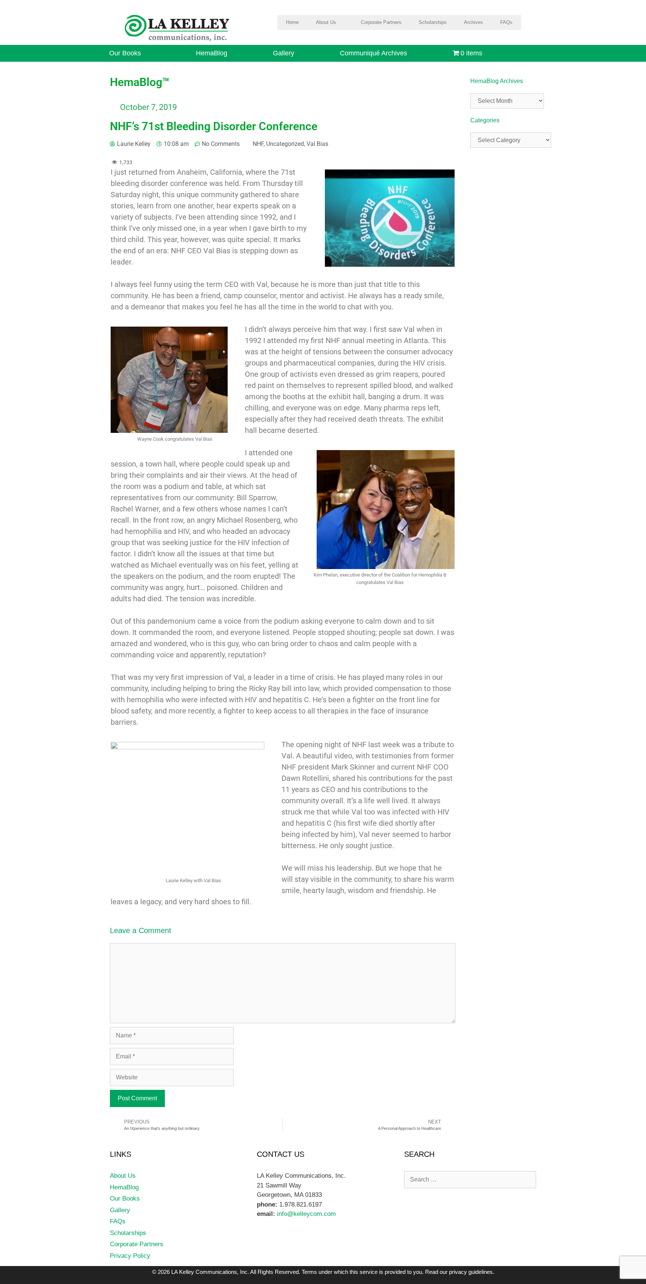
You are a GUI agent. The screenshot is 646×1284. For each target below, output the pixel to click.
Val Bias (317, 143)
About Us (326, 22)
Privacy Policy (130, 1255)
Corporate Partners (381, 22)
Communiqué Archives (373, 53)
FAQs (506, 22)
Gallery (283, 53)
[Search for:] (470, 1179)
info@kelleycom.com (305, 1213)
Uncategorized (285, 143)
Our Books (125, 53)
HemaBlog (211, 53)
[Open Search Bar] (532, 53)
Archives (473, 22)
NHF (258, 143)
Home (292, 22)
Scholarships (433, 22)
